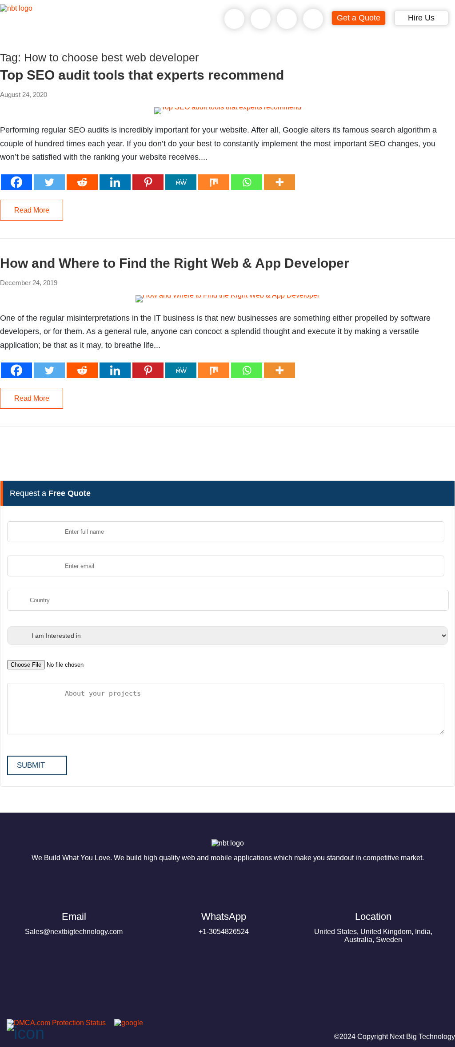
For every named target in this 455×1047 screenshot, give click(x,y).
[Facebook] (16, 182)
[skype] (287, 19)
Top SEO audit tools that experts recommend (142, 75)
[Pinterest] (148, 182)
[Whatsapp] (246, 182)
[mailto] (313, 19)
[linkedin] (74, 1012)
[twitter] (53, 1012)
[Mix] (213, 182)
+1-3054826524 (224, 923)
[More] (279, 182)
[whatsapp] (261, 19)
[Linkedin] (115, 182)
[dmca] (53, 1023)
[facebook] (32, 1012)
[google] (125, 1023)
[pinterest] (10, 1012)
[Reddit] (82, 182)
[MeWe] (180, 182)
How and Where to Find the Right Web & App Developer (174, 263)
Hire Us (421, 17)
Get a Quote (358, 17)
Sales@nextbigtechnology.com (74, 923)
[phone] (235, 19)
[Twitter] (49, 182)
